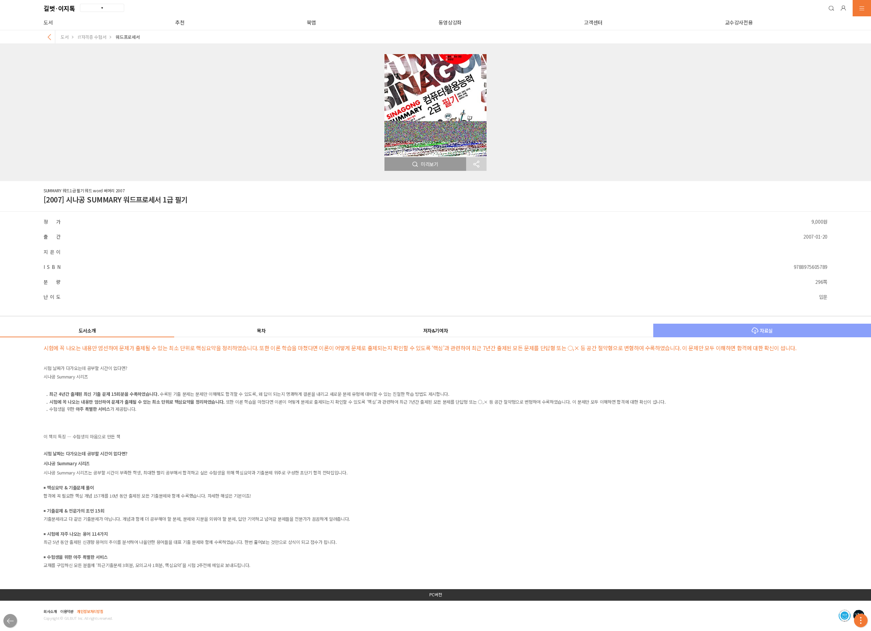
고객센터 (593, 22)
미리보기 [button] (429, 164)
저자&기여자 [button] (435, 330)
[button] (831, 8)
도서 (48, 22)
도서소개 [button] (87, 330)
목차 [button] (261, 330)
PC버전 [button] (435, 595)
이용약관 (66, 611)
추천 (179, 22)
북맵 (311, 22)
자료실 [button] (766, 330)
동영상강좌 (450, 22)
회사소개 (50, 611)
